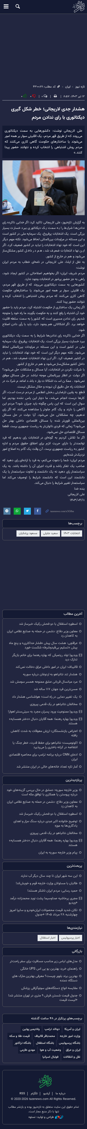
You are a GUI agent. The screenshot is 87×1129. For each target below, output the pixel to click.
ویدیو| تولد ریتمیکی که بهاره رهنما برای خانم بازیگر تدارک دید (44, 657)
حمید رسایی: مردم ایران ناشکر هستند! (52, 890)
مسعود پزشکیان (28, 533)
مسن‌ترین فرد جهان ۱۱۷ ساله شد (55, 689)
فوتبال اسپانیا (50, 1056)
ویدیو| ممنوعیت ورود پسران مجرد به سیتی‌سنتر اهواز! (42, 711)
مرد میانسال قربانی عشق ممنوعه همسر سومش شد (43, 681)
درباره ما (60, 1093)
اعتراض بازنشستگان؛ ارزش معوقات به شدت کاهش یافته (44, 733)
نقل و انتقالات (71, 1056)
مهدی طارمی (27, 1050)
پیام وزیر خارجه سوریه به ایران (58, 852)
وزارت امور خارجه (70, 1036)
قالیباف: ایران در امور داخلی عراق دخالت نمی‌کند (46, 667)
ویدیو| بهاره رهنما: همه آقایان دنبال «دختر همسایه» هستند (43, 721)
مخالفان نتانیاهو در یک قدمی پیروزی (53, 704)
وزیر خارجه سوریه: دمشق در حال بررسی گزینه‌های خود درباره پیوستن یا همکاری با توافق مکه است (42, 792)
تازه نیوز (43, 6)
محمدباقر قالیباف (45, 1036)
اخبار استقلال (47, 938)
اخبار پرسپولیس (70, 938)
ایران (68, 86)
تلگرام (34, 1093)
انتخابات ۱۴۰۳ (72, 533)
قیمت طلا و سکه (19, 1036)
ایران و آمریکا (72, 1029)
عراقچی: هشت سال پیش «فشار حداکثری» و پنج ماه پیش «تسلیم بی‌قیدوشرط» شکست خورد (43, 645)
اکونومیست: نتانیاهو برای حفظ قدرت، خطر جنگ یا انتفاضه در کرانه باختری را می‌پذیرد (45, 745)
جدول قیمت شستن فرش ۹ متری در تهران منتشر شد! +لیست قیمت (42, 998)
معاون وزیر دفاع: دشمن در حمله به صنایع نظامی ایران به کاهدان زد (42, 633)
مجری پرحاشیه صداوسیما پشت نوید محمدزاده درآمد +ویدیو (43, 900)
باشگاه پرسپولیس (69, 1043)
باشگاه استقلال (45, 1043)
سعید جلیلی (50, 533)
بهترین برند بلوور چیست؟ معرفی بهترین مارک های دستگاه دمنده (44, 978)
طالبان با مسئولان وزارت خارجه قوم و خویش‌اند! (46, 883)
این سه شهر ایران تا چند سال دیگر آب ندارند (49, 876)
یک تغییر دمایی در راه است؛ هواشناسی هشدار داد (44, 697)
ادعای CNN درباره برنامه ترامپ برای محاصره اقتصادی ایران (43, 757)
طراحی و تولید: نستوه (41, 1117)
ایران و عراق (73, 1050)
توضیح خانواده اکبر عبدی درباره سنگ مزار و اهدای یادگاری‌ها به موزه (45, 823)
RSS (22, 1093)
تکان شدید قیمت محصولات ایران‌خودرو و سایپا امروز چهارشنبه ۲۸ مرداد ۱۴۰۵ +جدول (43, 912)
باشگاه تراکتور (23, 1043)
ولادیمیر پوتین (31, 1029)
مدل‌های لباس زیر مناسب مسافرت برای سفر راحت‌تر (43, 961)
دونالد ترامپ (52, 1029)
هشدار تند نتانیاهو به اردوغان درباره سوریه (50, 674)
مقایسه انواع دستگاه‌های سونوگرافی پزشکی (49, 988)
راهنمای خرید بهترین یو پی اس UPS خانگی (48, 968)
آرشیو (46, 1093)
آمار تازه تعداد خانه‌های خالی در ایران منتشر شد (46, 766)
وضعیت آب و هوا (50, 1050)
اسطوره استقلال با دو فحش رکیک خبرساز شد (48, 624)
